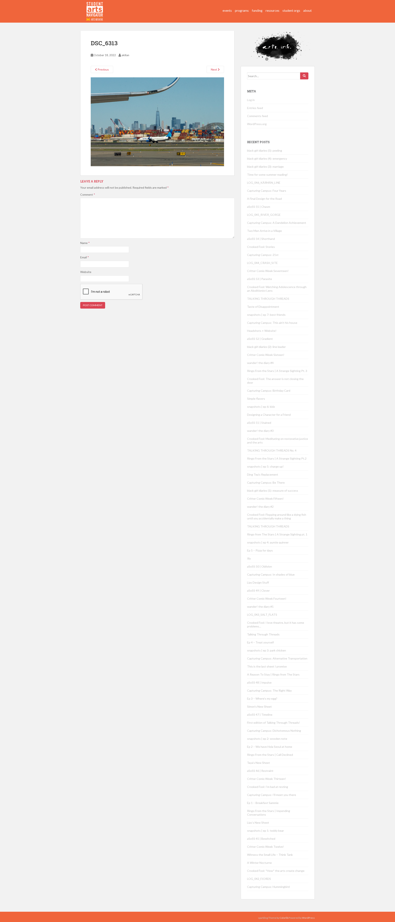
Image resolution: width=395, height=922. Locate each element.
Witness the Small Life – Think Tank (270, 854)
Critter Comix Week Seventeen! (268, 271)
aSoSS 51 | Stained (259, 422)
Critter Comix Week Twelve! (265, 846)
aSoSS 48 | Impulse (259, 682)
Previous (103, 69)
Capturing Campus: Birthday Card (268, 390)
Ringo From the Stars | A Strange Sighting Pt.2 (277, 458)
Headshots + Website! (261, 330)
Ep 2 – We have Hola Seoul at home (269, 746)
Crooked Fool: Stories (261, 246)
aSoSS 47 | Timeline (259, 714)
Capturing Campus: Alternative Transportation (277, 658)
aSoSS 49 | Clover (258, 590)
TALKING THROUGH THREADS (268, 298)
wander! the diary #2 (260, 506)
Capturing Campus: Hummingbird (268, 886)
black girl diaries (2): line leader (266, 346)
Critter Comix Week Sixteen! (265, 354)
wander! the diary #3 (260, 430)
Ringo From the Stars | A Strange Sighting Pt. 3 (277, 371)
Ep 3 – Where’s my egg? (262, 698)
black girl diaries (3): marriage (265, 166)
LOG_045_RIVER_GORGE (264, 214)
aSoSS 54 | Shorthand (261, 238)
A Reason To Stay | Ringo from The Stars (273, 674)
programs (242, 10)
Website (85, 272)
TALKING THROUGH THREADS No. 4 (271, 450)
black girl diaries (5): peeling (264, 150)
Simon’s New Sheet (259, 706)
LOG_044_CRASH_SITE (262, 263)
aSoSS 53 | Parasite (259, 279)
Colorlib (284, 917)
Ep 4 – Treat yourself (260, 642)
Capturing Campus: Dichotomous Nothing (274, 730)
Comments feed (257, 116)
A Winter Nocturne (259, 862)
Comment (87, 194)
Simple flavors (256, 398)
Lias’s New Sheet (258, 822)
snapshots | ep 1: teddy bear (265, 830)
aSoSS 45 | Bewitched (261, 838)
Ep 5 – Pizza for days (260, 550)
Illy (249, 558)
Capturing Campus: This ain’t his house (272, 322)
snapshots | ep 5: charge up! (265, 466)
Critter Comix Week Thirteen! (266, 778)
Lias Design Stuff (258, 582)
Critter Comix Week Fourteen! (266, 598)
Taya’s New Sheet (258, 762)
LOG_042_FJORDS (259, 878)
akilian (125, 55)
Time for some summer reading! (267, 174)
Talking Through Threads (263, 634)
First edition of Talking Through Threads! (273, 722)
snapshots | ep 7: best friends (266, 314)
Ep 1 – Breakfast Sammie (263, 803)
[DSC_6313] (157, 121)
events (227, 10)
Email (84, 257)
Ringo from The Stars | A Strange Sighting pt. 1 (277, 534)
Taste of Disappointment (263, 306)
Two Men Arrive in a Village (264, 230)
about (307, 10)
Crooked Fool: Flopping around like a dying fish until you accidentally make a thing (276, 516)
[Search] (304, 75)
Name (85, 243)
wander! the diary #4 (260, 363)
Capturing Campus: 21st (263, 255)
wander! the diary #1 (260, 606)
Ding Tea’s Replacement (262, 474)
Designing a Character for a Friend (269, 414)
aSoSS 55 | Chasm (258, 206)
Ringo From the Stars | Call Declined (270, 754)
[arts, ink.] (94, 7)
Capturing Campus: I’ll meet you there (271, 795)
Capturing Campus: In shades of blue (271, 574)
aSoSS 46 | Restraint (260, 770)
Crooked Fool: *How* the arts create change (275, 870)
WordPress (308, 917)
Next (214, 69)
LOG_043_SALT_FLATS (262, 614)
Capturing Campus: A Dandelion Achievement (277, 222)
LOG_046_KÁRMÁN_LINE (263, 182)
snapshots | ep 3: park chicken (266, 650)
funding (257, 10)
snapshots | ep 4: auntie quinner (268, 542)
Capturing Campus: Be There (266, 482)
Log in (251, 100)
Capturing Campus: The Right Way (269, 690)
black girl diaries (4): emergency (267, 158)
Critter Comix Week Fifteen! (265, 498)
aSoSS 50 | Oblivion (259, 566)
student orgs (291, 10)
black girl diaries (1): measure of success (272, 490)
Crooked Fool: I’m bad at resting (267, 786)
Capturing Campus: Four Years (266, 190)
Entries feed (255, 108)
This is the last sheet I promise (267, 666)
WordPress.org (257, 124)
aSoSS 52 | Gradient (260, 338)
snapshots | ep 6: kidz (261, 406)
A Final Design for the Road (264, 198)
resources (272, 10)
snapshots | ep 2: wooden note (267, 738)
